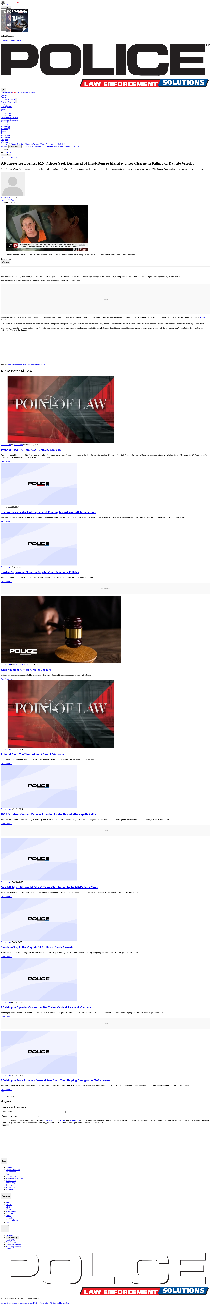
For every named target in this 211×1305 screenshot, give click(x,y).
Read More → (6, 461)
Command (5, 95)
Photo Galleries (58, 144)
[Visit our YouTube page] (9, 1102)
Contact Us (26, 146)
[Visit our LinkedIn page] (7, 1102)
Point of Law (6, 113)
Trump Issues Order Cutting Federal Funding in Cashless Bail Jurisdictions (48, 512)
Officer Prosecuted (29, 365)
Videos (29, 2)
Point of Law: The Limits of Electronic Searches (31, 449)
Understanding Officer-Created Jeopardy (27, 669)
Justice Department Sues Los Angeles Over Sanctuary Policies (40, 572)
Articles (23, 2)
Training (4, 131)
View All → (5, 1092)
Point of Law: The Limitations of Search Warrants (32, 754)
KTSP (202, 317)
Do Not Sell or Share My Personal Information (51, 1303)
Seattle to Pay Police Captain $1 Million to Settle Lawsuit (37, 947)
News (18, 2)
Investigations (6, 104)
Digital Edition (15, 41)
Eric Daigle (18, 445)
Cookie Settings (15, 146)
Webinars (35, 2)
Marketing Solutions (63, 146)
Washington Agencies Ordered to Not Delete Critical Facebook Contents (46, 1007)
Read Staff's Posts (8, 200)
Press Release (35, 146)
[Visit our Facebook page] (2, 1102)
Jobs (66, 144)
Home (3, 157)
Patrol (3, 109)
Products (49, 144)
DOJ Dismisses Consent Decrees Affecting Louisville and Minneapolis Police (48, 814)
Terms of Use (17, 1303)
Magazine (20, 144)
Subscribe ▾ (6, 7)
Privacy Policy (6, 1303)
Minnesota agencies (14, 365)
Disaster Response (8, 99)
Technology (5, 126)
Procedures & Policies (9, 118)
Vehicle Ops (5, 135)
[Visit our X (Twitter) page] (4, 1102)
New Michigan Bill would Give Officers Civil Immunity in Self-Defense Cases (49, 887)
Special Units (6, 122)
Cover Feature (10, 2)
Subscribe (5, 41)
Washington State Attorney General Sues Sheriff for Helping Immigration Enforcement (56, 1080)
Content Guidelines (48, 146)
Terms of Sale (28, 1303)
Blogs (13, 144)
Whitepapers (28, 144)
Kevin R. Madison (21, 664)
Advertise (4, 146)
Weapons (4, 140)
